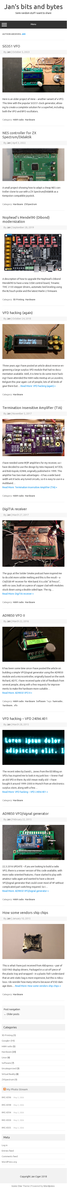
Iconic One (17, 1186)
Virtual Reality (8, 1074)
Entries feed (8, 1150)
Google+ (6, 1040)
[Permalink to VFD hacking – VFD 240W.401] (33, 764)
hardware (7, 705)
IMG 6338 (6, 1105)
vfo (15, 705)
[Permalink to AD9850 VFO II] (33, 660)
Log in (5, 1145)
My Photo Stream (17, 1089)
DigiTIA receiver (14, 509)
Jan (24, 34)
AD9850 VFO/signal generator (25, 813)
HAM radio (18, 119)
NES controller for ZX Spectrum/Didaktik (19, 135)
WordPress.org (9, 1162)
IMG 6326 (6, 1120)
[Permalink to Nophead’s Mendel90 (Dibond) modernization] (33, 271)
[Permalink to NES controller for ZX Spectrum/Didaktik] (33, 180)
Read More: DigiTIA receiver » (18, 593)
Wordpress (49, 1186)
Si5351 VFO (11, 46)
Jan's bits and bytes (33, 6)
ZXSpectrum (30, 204)
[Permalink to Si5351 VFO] (33, 91)
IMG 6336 (6, 1097)
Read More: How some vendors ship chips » (38, 986)
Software (41, 701)
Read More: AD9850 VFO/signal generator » (25, 891)
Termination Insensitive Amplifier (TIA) (32, 408)
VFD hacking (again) (17, 313)
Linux (4, 1057)
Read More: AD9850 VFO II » (17, 692)
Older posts (11, 1014)
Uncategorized (9, 1068)
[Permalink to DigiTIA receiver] (33, 565)
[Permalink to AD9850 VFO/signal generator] (33, 859)
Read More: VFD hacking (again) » (38, 386)
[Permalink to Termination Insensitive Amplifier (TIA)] (33, 455)
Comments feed (10, 1156)
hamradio (57, 701)
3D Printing (18, 299)
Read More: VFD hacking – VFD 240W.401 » (25, 792)
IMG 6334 (6, 1112)
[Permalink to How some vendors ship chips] (33, 958)
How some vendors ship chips (25, 913)
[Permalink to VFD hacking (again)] (33, 358)
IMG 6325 (6, 1127)
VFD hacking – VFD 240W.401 (24, 719)
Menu (33, 24)
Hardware (30, 119)
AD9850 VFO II (13, 615)
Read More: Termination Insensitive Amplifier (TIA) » (29, 487)
